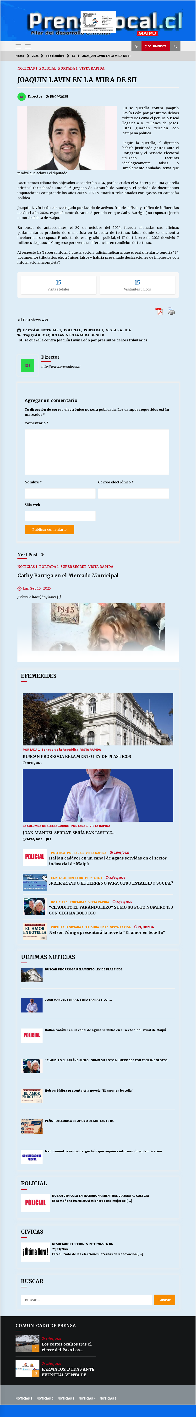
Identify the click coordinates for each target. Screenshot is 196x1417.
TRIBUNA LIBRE (96, 927)
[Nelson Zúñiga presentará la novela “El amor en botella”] (35, 931)
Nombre (33, 482)
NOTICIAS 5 (108, 1398)
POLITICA (58, 852)
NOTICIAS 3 (66, 1398)
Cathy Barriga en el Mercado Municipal (68, 576)
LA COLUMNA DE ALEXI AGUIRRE (46, 825)
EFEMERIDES (38, 676)
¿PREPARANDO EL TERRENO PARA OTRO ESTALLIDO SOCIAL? (111, 883)
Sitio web (32, 505)
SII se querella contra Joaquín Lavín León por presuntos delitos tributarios (83, 340)
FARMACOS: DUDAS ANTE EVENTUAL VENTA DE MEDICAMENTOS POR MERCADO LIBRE (68, 1372)
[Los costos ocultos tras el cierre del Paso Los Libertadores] (27, 1343)
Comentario (37, 423)
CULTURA (58, 927)
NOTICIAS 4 (87, 1398)
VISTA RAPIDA (91, 68)
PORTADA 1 (67, 68)
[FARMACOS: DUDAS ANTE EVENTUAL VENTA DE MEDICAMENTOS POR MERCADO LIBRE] (27, 1368)
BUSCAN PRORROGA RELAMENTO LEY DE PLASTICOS (77, 756)
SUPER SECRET (73, 567)
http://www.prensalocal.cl (60, 366)
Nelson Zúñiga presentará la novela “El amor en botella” (107, 932)
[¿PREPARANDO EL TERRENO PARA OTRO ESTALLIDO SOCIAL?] (35, 882)
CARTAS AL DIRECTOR (67, 878)
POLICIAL (47, 68)
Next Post (27, 554)
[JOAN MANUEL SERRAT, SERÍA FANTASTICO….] (98, 795)
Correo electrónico (116, 482)
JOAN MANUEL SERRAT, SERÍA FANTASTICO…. (69, 832)
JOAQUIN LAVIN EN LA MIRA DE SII (77, 80)
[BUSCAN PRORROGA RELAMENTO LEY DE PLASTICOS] (98, 719)
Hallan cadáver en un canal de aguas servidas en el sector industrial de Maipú (108, 861)
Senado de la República (60, 749)
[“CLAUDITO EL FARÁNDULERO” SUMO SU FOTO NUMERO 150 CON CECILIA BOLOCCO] (35, 906)
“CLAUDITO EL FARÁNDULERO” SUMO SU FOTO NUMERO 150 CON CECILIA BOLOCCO (111, 910)
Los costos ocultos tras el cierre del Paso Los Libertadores (67, 1347)
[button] (136, 46)
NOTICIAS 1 (27, 68)
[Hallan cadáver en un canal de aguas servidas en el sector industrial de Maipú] (35, 857)
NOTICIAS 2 (45, 1398)
